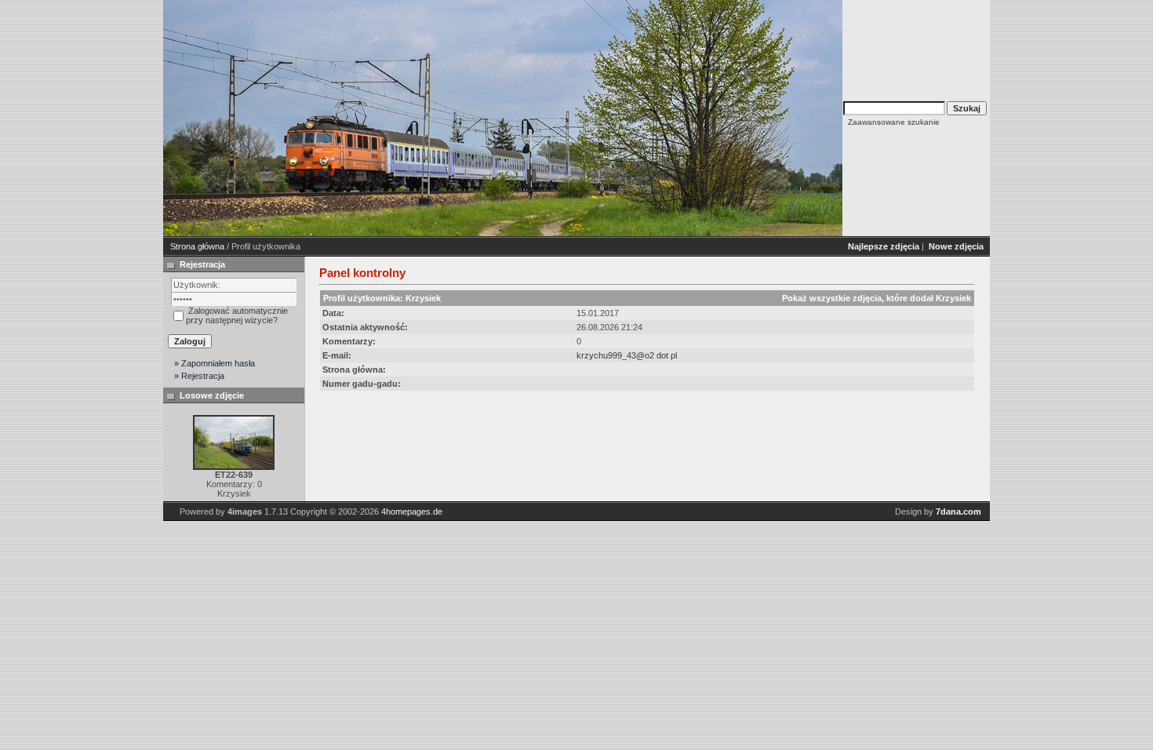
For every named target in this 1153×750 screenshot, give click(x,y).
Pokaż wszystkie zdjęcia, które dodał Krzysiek (876, 298)
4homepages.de (411, 511)
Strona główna (197, 246)
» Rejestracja (199, 375)
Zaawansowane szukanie (894, 122)
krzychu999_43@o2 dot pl (626, 355)
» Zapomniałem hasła (214, 363)
